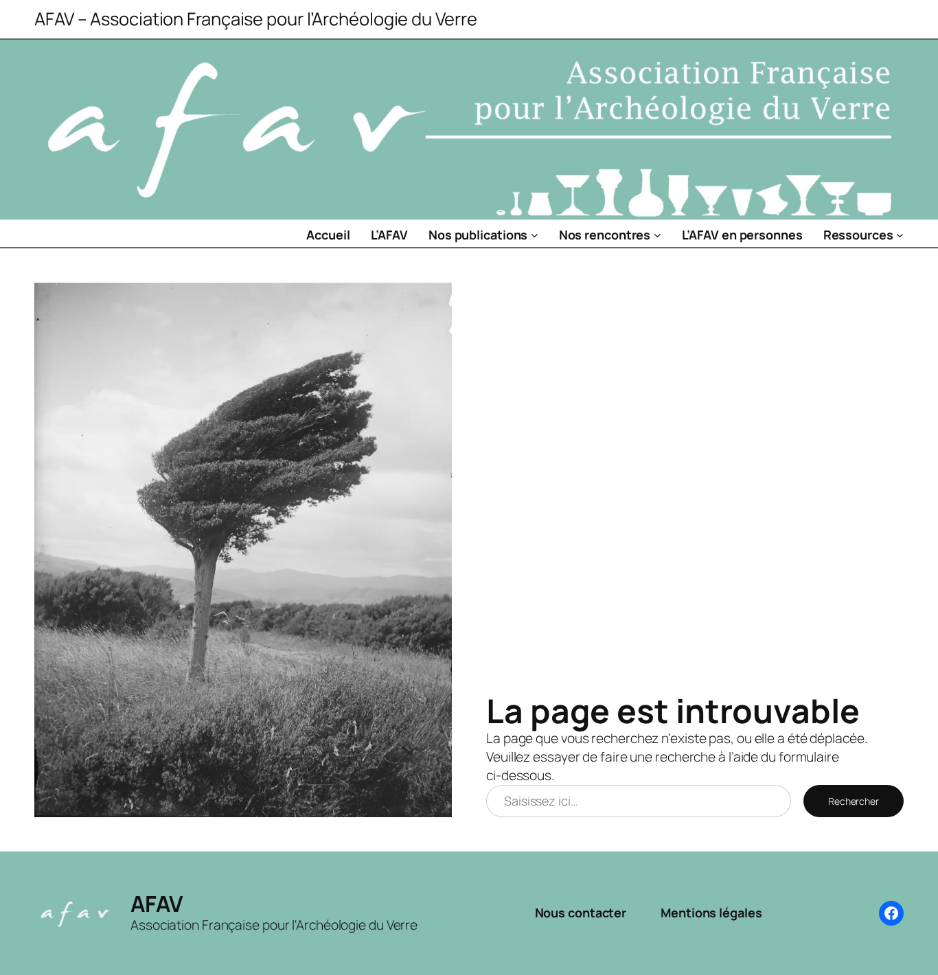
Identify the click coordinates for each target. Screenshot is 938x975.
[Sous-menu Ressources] (900, 235)
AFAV (156, 904)
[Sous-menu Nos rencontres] (657, 235)
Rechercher (853, 801)
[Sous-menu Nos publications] (534, 235)
